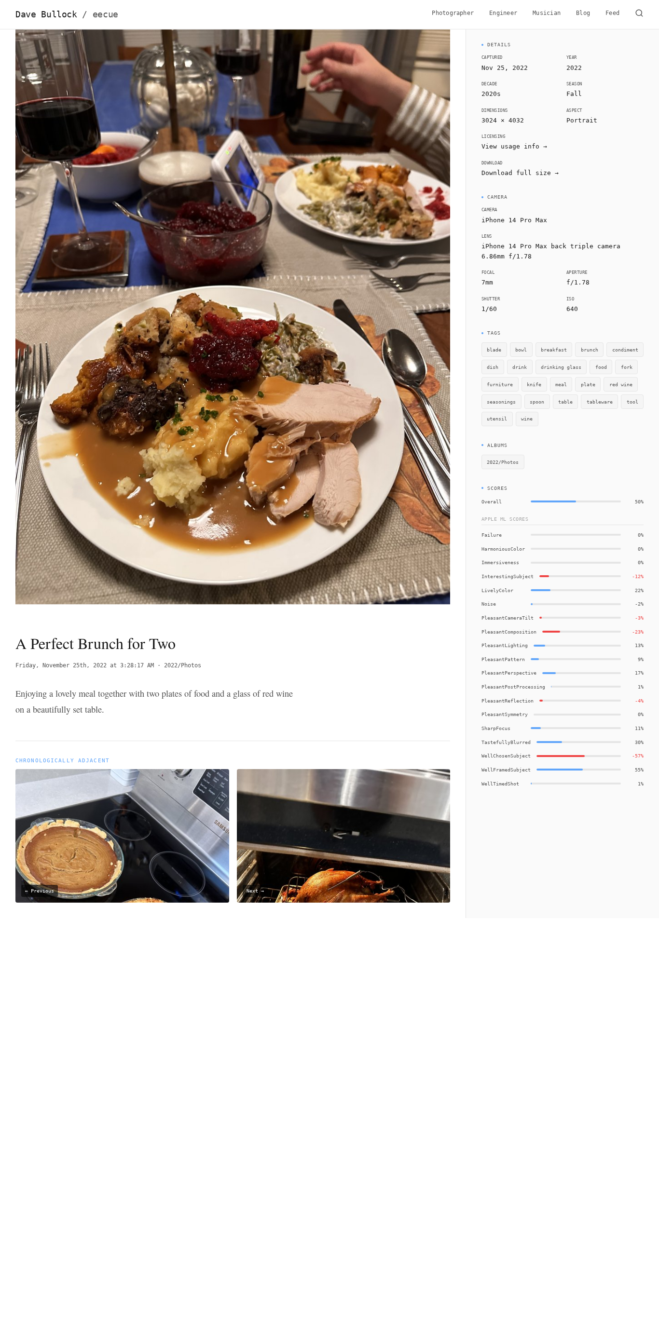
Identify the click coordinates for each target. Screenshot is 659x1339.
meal (561, 384)
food (601, 367)
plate (588, 384)
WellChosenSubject (506, 755)
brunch (589, 349)
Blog (583, 13)
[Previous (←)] (58, 323)
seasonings (501, 402)
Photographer (453, 13)
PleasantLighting (504, 645)
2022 (574, 67)
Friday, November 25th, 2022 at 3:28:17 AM (84, 665)
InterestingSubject (507, 576)
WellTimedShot (500, 783)
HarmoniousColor (503, 549)
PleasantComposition (508, 632)
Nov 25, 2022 (504, 67)
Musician (547, 13)
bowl (521, 349)
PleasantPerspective (508, 673)
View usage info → (514, 146)
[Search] (639, 14)
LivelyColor (497, 590)
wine (527, 418)
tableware (600, 402)
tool (632, 402)
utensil (497, 418)
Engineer (503, 13)
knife (534, 384)
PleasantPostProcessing (513, 687)
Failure (491, 535)
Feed (612, 13)
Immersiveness (500, 562)
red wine (620, 384)
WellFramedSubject (506, 769)
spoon (537, 402)
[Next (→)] (406, 323)
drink (519, 367)
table (565, 402)
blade (494, 349)
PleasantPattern (503, 659)
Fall (574, 93)
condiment (625, 349)
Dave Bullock (66, 14)
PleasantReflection (507, 700)
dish (492, 367)
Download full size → (520, 172)
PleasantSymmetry (504, 714)
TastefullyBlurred (506, 742)
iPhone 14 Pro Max (514, 220)
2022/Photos (182, 665)
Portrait (581, 120)
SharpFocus (495, 728)
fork (626, 367)
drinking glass (561, 367)
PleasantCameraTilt (507, 618)
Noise (488, 604)
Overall (491, 501)
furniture (500, 384)
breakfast (554, 349)
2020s (491, 93)
